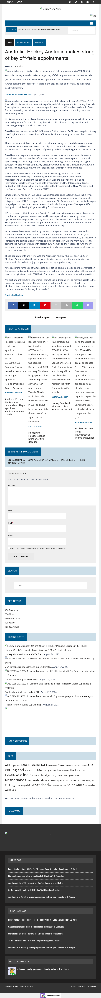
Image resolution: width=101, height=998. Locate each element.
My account (92, 987)
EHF (90, 765)
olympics (57, 780)
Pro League (22, 785)
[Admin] (12, 973)
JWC (48, 776)
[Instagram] (70, 1)
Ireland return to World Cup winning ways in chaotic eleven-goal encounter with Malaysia (41, 896)
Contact (10, 2)
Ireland (42, 775)
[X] (81, 1)
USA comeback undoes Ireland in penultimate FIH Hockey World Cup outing (36, 876)
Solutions (63, 785)
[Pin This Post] (45, 305)
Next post (60, 317)
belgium (46, 765)
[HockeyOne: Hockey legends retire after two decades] (38, 421)
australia (18, 66)
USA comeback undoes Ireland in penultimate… (28, 666)
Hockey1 (18, 393)
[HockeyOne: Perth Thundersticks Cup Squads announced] (62, 392)
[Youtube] (87, 1)
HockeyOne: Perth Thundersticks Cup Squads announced (62, 406)
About (19, 2)
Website (10, 536)
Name (10, 510)
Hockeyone (77, 770)
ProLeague (11, 785)
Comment (11, 485)
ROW (31, 785)
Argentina (15, 765)
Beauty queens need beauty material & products (47, 969)
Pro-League (88, 780)
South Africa (75, 785)
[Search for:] (50, 585)
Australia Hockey (14, 294)
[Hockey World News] (50, 9)
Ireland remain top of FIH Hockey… (22, 679)
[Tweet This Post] (23, 305)
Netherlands (15, 779)
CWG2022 (77, 766)
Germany (43, 770)
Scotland (42, 784)
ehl (7, 770)
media (61, 776)
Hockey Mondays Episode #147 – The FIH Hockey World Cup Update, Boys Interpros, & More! (42, 869)
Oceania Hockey (23, 42)
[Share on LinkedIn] (34, 305)
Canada (63, 765)
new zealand (35, 780)
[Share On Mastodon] (88, 305)
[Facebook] (93, 1)
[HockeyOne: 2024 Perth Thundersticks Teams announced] (85, 417)
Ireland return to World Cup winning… (24, 704)
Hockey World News (23, 95)
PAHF (65, 780)
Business (54, 766)
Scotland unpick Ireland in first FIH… (23, 692)
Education (84, 766)
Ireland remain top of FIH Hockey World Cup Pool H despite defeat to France (36, 882)
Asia (24, 765)
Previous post (42, 317)
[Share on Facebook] (13, 305)
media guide (68, 776)
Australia (9, 393)
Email (10, 523)
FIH (35, 770)
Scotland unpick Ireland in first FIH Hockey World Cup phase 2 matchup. (35, 889)
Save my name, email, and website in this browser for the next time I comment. (38, 548)
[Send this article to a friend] (55, 305)
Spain (87, 785)
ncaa (76, 775)
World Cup (10, 789)
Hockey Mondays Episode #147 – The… (24, 654)
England (17, 769)
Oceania (47, 780)
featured (28, 770)
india (27, 774)
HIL (67, 770)
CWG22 (70, 766)
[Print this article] (66, 305)
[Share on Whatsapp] (77, 305)
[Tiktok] (76, 1)
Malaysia (55, 775)
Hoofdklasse (13, 775)
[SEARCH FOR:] (81, 30)
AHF (8, 765)
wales (92, 785)
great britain (58, 770)
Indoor (34, 776)
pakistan (75, 780)
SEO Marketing (54, 785)
